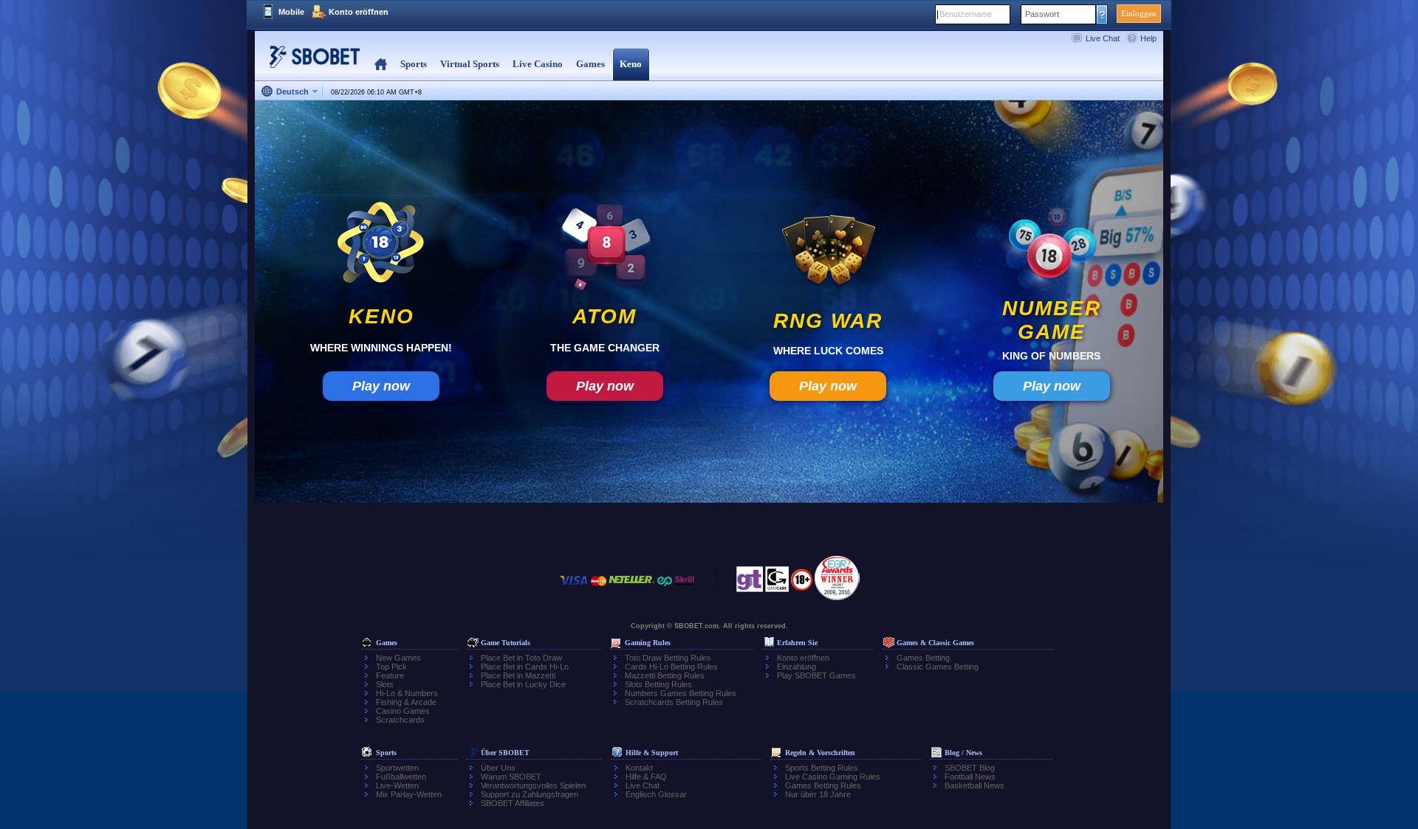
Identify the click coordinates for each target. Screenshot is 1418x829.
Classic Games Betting (938, 666)
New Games (398, 657)
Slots (385, 684)
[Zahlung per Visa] (574, 588)
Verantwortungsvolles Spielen (533, 785)
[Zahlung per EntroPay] (665, 588)
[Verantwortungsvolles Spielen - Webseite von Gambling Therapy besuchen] (749, 583)
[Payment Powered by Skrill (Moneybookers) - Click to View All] (684, 588)
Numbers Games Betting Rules (680, 693)
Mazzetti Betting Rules (665, 675)
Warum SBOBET (511, 776)
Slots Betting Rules (658, 684)
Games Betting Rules (823, 785)
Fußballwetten (401, 776)
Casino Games (403, 710)
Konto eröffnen (358, 11)
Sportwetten (397, 767)
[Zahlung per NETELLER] (631, 588)
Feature (390, 675)
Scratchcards (400, 719)
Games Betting (923, 657)
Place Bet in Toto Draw (521, 657)
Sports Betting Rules (821, 767)
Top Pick (391, 666)
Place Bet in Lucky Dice (523, 684)
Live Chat (1103, 38)
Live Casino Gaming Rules (832, 776)
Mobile (291, 11)
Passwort (1042, 14)
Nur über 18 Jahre (818, 794)
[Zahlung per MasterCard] (598, 588)
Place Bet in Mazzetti (518, 675)
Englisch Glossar (656, 794)
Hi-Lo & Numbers (407, 693)
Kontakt (639, 767)
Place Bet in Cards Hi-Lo (525, 666)
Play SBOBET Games (816, 675)
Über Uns (498, 767)
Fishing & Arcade (406, 702)
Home (380, 64)
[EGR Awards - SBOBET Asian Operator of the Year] (837, 578)
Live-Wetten (397, 785)
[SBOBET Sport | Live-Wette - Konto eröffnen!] (310, 62)
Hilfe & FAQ (646, 776)
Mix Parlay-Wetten (409, 794)
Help (1148, 38)
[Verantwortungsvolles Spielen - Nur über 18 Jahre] (801, 584)
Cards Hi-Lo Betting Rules (671, 666)
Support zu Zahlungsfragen (529, 794)
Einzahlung (796, 666)
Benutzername (965, 14)
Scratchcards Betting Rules (674, 702)
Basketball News (974, 785)
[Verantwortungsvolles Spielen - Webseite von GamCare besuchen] (777, 583)
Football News (970, 776)
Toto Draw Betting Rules (668, 657)
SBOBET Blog (970, 767)
